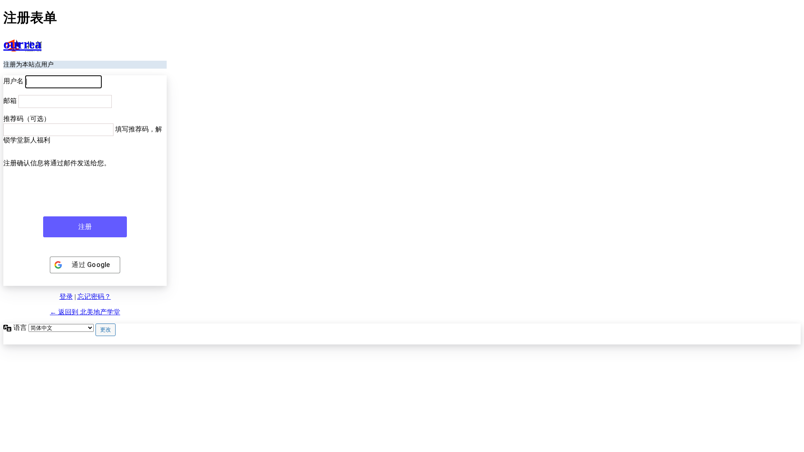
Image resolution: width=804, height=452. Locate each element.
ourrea (22, 43)
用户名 (13, 81)
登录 (66, 296)
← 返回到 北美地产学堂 (85, 312)
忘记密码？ (94, 296)
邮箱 (10, 100)
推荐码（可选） (26, 118)
